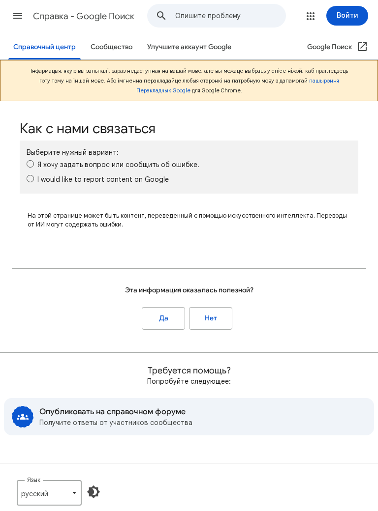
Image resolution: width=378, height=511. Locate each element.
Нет (211, 318)
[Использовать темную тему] (93, 492)
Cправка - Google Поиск (83, 16)
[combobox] (230, 15)
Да (163, 318)
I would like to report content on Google (103, 179)
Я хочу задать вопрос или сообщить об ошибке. (118, 164)
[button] (18, 16)
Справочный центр (44, 47)
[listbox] (49, 493)
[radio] (30, 164)
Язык (33, 479)
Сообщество (111, 47)
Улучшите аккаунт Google (189, 47)
